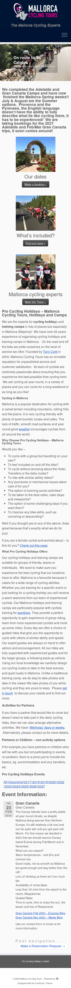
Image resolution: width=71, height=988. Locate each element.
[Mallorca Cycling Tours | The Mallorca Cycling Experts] (35, 11)
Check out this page (34, 545)
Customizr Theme (43, 983)
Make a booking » (35, 184)
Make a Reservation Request (43, 946)
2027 (41, 786)
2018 (35, 782)
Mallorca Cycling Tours (31, 978)
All (5, 782)
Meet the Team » (35, 302)
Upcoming (15, 782)
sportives (24, 612)
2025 (24, 786)
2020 (52, 782)
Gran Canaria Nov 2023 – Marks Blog (39, 917)
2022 (60, 782)
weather (24, 429)
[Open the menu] (64, 35)
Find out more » (36, 243)
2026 (33, 786)
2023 (8, 786)
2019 (44, 782)
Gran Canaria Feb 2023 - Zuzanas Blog (40, 913)
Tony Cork (50, 351)
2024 (16, 786)
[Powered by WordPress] (57, 977)
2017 (27, 782)
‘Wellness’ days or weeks (46, 727)
